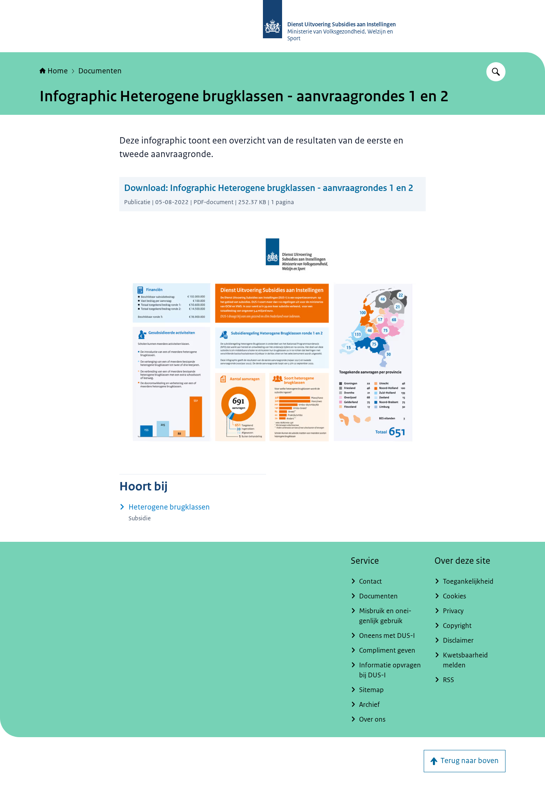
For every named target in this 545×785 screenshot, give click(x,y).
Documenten (100, 71)
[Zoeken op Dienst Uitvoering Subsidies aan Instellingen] (496, 71)
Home (57, 71)
